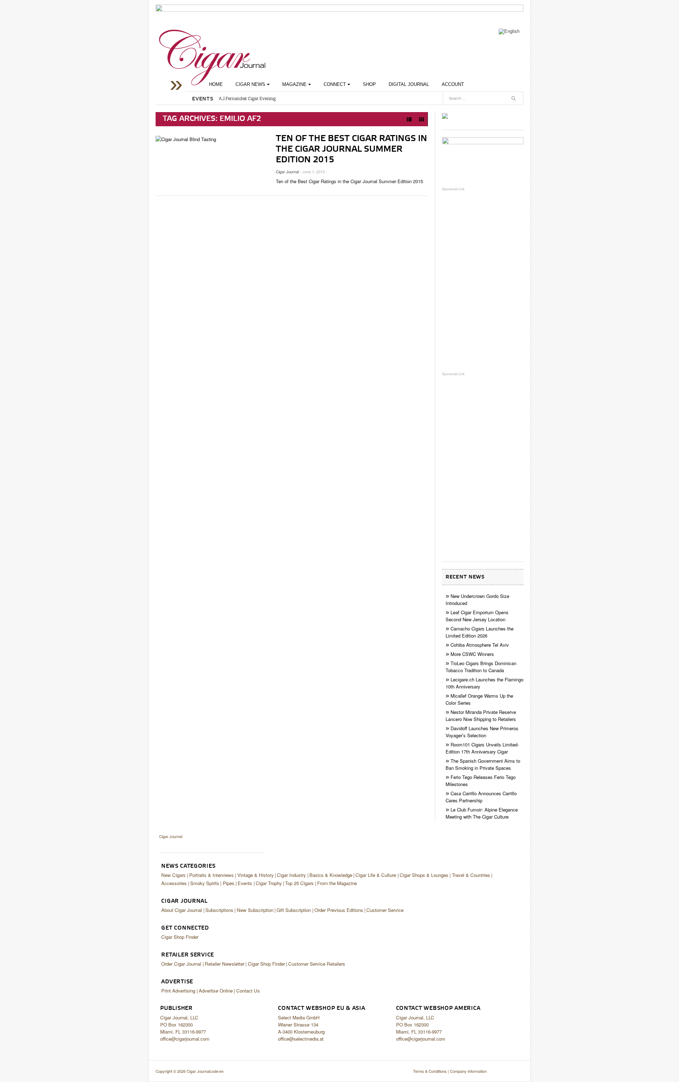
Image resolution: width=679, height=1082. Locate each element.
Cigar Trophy (269, 883)
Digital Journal (409, 84)
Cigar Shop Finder (179, 936)
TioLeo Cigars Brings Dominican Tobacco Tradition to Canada (481, 667)
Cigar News (250, 84)
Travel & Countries (471, 875)
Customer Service (385, 910)
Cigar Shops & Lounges (424, 875)
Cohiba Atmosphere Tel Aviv (480, 644)
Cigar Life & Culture (375, 875)
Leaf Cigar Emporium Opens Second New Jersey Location (477, 616)
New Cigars (173, 875)
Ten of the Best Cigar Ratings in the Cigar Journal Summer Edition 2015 (351, 149)
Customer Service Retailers (316, 963)
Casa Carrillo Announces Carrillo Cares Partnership (481, 797)
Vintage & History (255, 875)
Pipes (228, 883)
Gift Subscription (294, 910)
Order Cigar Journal (181, 963)
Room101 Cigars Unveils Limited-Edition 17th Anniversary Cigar (482, 748)
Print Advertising (178, 990)
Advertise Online (216, 990)
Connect (335, 84)
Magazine (294, 84)
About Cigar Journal (181, 910)
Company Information (468, 1071)
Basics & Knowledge (330, 875)
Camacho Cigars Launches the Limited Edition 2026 (479, 632)
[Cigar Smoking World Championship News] (482, 158)
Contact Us (248, 990)
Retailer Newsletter (224, 963)
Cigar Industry (291, 875)
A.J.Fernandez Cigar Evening (247, 98)
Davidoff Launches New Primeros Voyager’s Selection (482, 732)
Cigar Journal (212, 57)
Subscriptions (219, 910)
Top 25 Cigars (299, 883)
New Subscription (255, 910)
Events (245, 883)
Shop (369, 84)
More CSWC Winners (472, 654)
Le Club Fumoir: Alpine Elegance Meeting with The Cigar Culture (482, 813)
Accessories (174, 883)
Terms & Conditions (430, 1071)
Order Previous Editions (338, 910)
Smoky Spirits (204, 883)
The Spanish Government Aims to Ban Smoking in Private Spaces (483, 764)
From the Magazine (337, 883)
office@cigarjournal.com (184, 1038)
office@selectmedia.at (301, 1038)
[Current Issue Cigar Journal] (445, 115)
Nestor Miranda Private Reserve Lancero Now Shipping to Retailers (481, 715)
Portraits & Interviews (211, 875)
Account (453, 84)
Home (216, 84)
